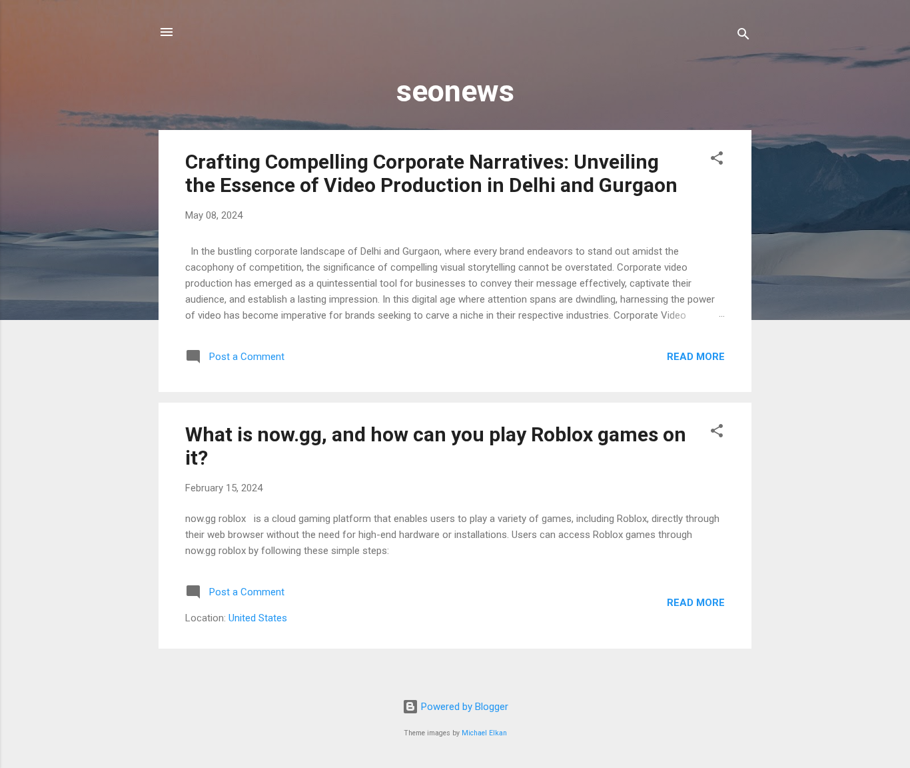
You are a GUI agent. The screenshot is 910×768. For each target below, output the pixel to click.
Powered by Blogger (463, 707)
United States (257, 618)
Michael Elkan (484, 733)
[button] (717, 160)
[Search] (743, 36)
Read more (696, 357)
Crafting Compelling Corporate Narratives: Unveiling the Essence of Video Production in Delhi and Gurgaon (431, 173)
